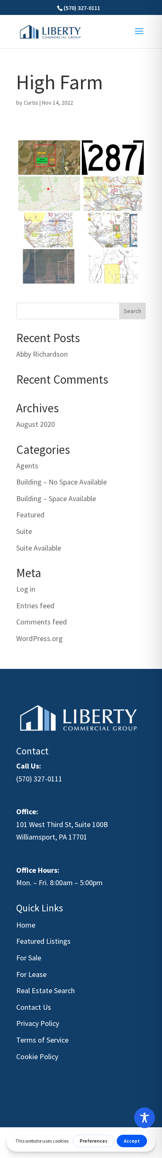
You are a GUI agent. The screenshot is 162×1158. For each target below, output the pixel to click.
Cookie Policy (37, 1056)
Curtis (31, 102)
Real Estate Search (45, 990)
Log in (25, 589)
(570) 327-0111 (39, 778)
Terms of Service (42, 1040)
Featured (30, 514)
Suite (24, 531)
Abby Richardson (42, 354)
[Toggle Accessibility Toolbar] (144, 1118)
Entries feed (35, 605)
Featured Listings (43, 941)
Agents (27, 465)
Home (25, 925)
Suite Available (38, 548)
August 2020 (35, 424)
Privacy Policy (37, 1023)
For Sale (28, 957)
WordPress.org (39, 638)
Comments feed (41, 622)
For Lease (31, 974)
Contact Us (33, 1007)
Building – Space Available (56, 498)
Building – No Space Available (61, 482)
